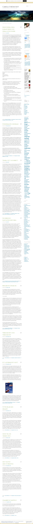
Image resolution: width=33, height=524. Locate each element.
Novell (28, 163)
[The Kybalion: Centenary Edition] (29, 82)
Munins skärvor (26, 222)
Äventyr (25, 198)
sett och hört (26, 175)
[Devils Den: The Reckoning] (29, 86)
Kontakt (6, 20)
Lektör (25, 156)
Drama (25, 132)
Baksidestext (26, 121)
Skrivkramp (26, 181)
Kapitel (25, 151)
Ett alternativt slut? (10, 362)
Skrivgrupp (26, 180)
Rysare (29, 173)
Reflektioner (4, 156)
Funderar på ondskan (10, 124)
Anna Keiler (25, 204)
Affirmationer (26, 117)
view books (29, 61)
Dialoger (25, 129)
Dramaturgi (26, 133)
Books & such (26, 243)
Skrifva (25, 232)
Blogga (26, 124)
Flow (17, 495)
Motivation (29, 162)
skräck (25, 186)
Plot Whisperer (26, 250)
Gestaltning (26, 145)
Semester (27, 174)
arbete (25, 120)
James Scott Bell (27, 150)
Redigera (26, 168)
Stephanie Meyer (26, 188)
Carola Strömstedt (10, 7)
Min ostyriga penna (27, 220)
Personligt (6, 155)
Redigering (8, 214)
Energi (26, 135)
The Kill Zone (26, 252)
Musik (25, 163)
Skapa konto (26, 257)
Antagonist (13, 119)
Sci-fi (25, 174)
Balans (26, 122)
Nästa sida (25, 223)
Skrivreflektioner (10, 155)
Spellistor (13, 20)
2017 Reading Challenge (27, 35)
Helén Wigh (25, 215)
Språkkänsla (27, 187)
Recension (27, 166)
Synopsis (26, 190)
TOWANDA (25, 193)
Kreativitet (6, 119)
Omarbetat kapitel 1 (9, 500)
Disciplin (26, 130)
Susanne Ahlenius (26, 236)
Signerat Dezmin (26, 231)
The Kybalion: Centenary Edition (26, 81)
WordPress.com (26, 261)
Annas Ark (25, 207)
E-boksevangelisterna (27, 95)
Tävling (25, 114)
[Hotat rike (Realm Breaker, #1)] (29, 71)
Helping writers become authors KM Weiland (27, 247)
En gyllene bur (26, 87)
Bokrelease (26, 125)
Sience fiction (26, 179)
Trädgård (25, 194)
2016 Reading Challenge (27, 54)
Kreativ (26, 154)
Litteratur (11, 281)
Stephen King (26, 189)
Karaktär (20, 119)
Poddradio (27, 164)
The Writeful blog (26, 237)
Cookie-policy (17, 522)
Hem (3, 20)
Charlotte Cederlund (27, 209)
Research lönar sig (9, 286)
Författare (26, 143)
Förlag (18, 213)
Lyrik (25, 109)
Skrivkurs (25, 111)
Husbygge (26, 146)
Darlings (25, 127)
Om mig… (9, 20)
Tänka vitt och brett (10, 160)
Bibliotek (29, 122)
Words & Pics (26, 238)
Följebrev (28, 141)
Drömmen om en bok (27, 211)
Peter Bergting (26, 229)
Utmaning (11, 214)
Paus (25, 164)
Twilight (28, 194)
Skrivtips (9, 119)
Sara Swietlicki (26, 230)
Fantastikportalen (26, 245)
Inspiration (17, 119)
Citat (28, 125)
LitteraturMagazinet (27, 249)
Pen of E (25, 228)
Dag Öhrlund (26, 126)
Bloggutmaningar (26, 104)
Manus (6, 214)
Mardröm (25, 162)
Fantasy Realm (26, 214)
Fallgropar (16, 213)
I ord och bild (26, 216)
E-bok (29, 133)
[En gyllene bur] (29, 89)
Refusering (26, 172)
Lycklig (25, 159)
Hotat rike (26, 69)
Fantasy (7, 281)
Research (14, 281)
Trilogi (28, 193)
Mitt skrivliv (26, 221)
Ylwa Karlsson (26, 239)
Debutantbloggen (26, 128)
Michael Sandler (27, 79)
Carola (27, 37)
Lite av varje (26, 107)
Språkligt (25, 251)
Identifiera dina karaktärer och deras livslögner (8, 29)
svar (7, 156)
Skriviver (25, 234)
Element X (25, 244)
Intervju (25, 149)
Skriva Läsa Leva (26, 233)
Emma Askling (26, 212)
